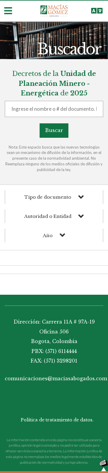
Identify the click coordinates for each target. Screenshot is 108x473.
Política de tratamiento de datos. (57, 420)
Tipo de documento (47, 197)
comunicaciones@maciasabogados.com (54, 378)
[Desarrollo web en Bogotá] (103, 465)
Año (47, 235)
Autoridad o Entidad (47, 216)
